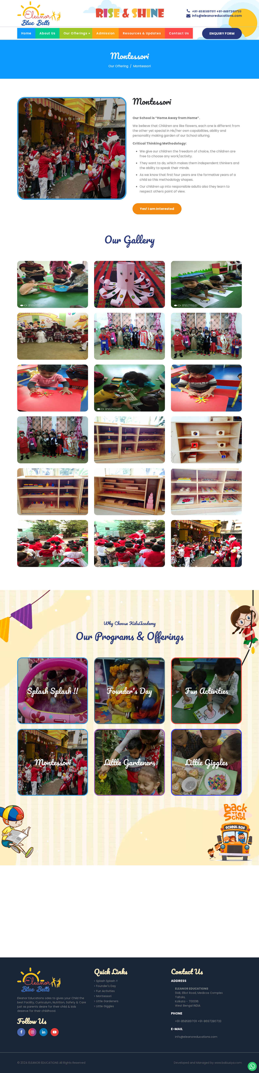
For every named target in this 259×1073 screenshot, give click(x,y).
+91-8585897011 (204, 11)
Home (26, 33)
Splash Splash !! (107, 981)
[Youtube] (55, 1032)
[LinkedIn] (43, 1032)
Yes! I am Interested (157, 208)
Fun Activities (105, 991)
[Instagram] (32, 1032)
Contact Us (179, 33)
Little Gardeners (107, 1001)
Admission (105, 33)
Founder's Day (106, 986)
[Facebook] (21, 1032)
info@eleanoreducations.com (217, 15)
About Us (47, 33)
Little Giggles (105, 1006)
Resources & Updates (142, 33)
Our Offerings (75, 33)
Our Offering (118, 66)
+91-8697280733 (229, 11)
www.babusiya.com (228, 1063)
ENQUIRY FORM (222, 33)
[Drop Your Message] (252, 1066)
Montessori (103, 996)
